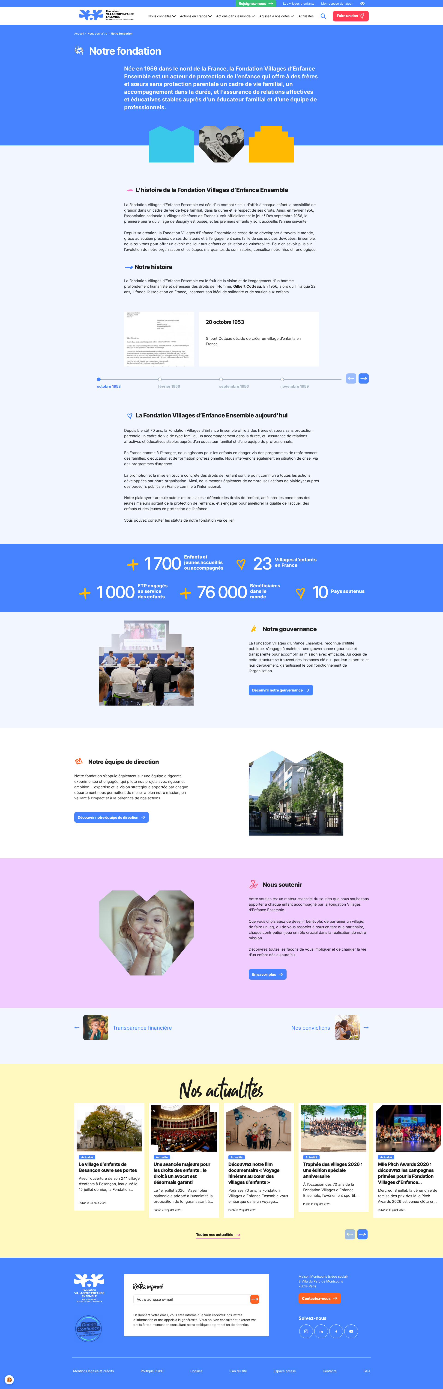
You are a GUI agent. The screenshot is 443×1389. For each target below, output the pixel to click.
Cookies (196, 1371)
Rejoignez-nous (252, 3)
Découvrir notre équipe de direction (108, 817)
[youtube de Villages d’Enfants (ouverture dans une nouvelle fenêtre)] (351, 1331)
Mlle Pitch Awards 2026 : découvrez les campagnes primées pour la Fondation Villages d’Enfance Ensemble (406, 1176)
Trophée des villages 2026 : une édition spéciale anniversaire (332, 1170)
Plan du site (238, 1371)
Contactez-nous (316, 1298)
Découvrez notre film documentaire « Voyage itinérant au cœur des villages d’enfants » (253, 1173)
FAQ (366, 1371)
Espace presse (285, 1371)
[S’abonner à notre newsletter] (254, 1299)
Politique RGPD (152, 1371)
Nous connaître (97, 33)
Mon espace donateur (337, 3)
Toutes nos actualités (215, 1234)
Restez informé (148, 1287)
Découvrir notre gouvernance (277, 690)
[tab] (109, 383)
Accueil (79, 33)
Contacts (329, 1371)
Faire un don (348, 15)
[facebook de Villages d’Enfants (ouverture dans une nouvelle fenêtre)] (336, 1331)
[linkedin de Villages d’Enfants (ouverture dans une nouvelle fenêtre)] (321, 1331)
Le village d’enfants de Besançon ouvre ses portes (108, 1167)
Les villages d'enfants (298, 3)
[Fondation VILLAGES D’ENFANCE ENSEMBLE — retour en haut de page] (106, 16)
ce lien (228, 520)
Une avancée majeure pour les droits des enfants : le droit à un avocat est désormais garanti (182, 1173)
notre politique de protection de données (217, 1325)
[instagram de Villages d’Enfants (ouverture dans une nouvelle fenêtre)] (306, 1331)
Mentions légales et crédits (93, 1371)
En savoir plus (264, 974)
